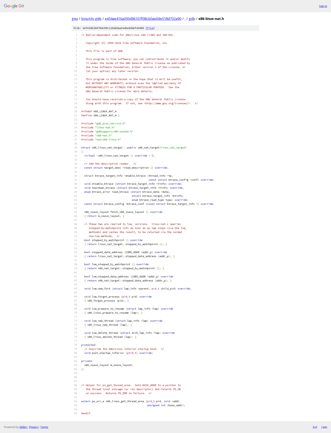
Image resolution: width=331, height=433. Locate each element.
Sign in (323, 6)
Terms (44, 427)
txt (315, 427)
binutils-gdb (91, 18)
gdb (192, 18)
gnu (75, 18)
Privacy (33, 427)
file (150, 28)
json (324, 427)
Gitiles (23, 427)
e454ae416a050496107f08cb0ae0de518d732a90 (143, 18)
